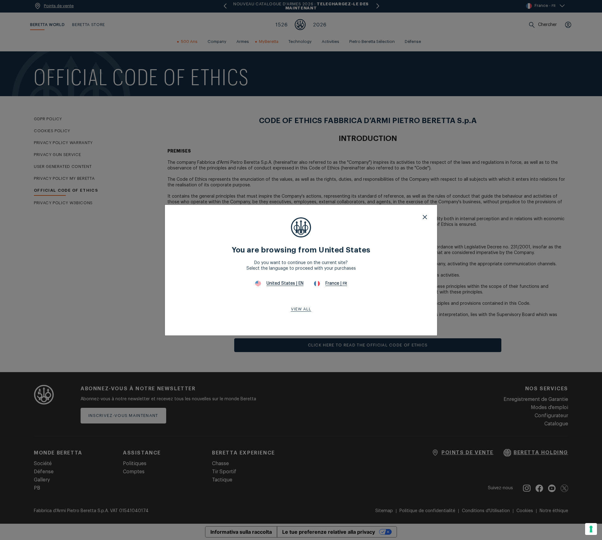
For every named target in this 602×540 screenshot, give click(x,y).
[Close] (424, 217)
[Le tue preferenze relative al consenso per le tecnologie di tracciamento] (591, 529)
